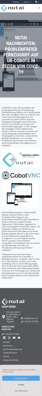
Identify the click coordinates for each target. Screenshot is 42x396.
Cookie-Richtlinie (10, 353)
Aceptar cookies (21, 378)
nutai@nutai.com (31, 318)
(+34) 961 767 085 (31, 321)
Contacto (16, 2)
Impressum (8, 345)
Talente (6, 356)
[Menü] (39, 8)
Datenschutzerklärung (12, 349)
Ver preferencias (21, 391)
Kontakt (6, 342)
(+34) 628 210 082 (11, 334)
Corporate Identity (10, 360)
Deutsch (26, 2)
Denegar (21, 384)
